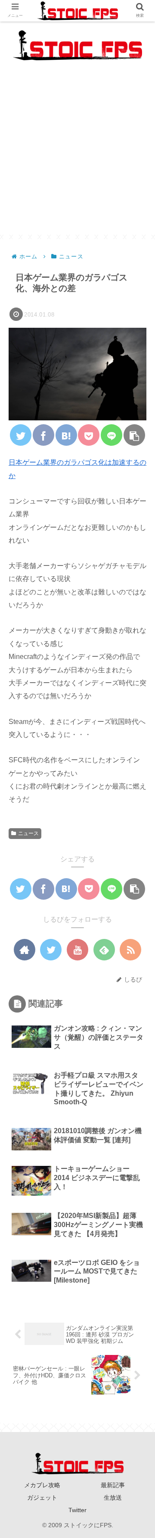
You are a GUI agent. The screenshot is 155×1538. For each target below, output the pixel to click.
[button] (136, 1014)
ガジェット (42, 1497)
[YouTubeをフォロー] (77, 949)
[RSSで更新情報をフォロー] (130, 949)
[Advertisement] (77, 157)
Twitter (77, 1510)
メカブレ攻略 (42, 1485)
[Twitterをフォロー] (51, 949)
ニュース (28, 833)
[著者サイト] (24, 949)
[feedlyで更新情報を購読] (104, 949)
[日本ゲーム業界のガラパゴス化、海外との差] (66, 435)
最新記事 (113, 1485)
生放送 (113, 1497)
